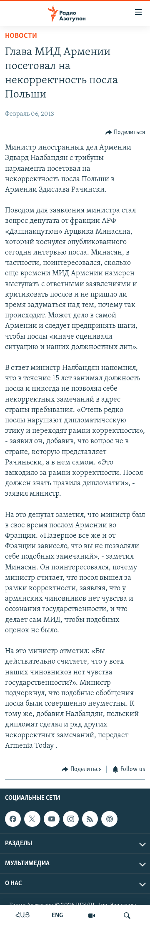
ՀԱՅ (22, 915)
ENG (57, 915)
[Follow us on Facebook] (13, 819)
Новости (21, 36)
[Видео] (91, 915)
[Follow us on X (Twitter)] (32, 819)
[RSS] (90, 819)
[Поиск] (127, 915)
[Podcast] (109, 819)
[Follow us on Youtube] (52, 819)
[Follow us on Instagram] (71, 819)
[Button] (125, 132)
